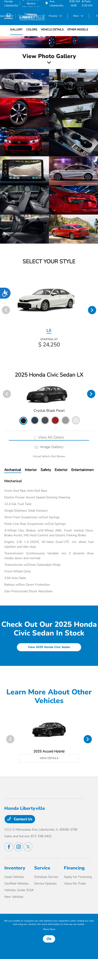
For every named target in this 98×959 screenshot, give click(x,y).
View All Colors (50, 437)
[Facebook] (8, 846)
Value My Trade (75, 883)
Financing (74, 868)
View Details (49, 758)
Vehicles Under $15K (19, 890)
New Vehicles (13, 897)
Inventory (14, 868)
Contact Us (22, 819)
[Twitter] (28, 846)
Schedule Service (46, 877)
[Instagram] (18, 846)
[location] (47, 3)
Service (42, 868)
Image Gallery (51, 446)
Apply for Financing (78, 877)
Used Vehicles (14, 877)
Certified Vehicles (16, 883)
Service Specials (45, 883)
